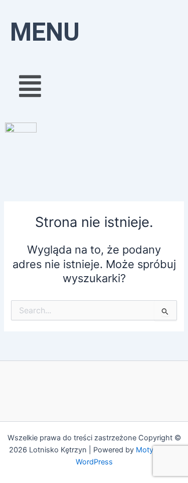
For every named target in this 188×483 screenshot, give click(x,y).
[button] (94, 85)
